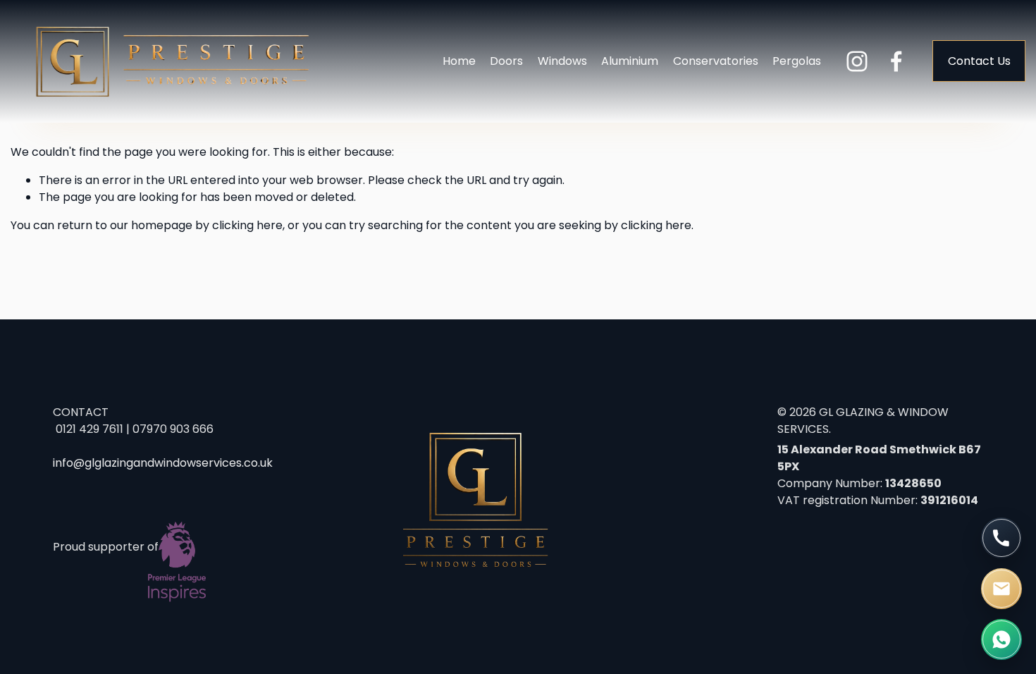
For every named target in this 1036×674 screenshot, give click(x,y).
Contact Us (979, 61)
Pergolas (796, 61)
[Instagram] (857, 61)
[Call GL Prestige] (1001, 537)
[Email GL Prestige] (1001, 588)
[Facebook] (896, 61)
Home (459, 61)
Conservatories (715, 61)
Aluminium (629, 61)
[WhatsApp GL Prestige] (1001, 639)
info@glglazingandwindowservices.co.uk (163, 463)
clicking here (247, 225)
